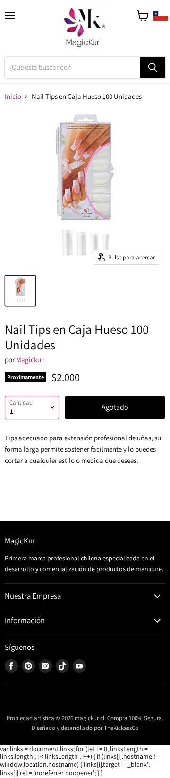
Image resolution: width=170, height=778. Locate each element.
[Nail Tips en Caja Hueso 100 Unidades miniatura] (20, 291)
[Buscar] (152, 67)
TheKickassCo (121, 728)
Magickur (29, 359)
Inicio (13, 96)
